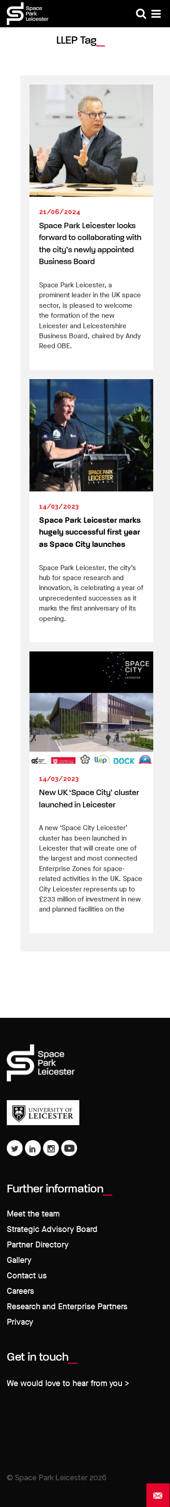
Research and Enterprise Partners (67, 1307)
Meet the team (33, 1214)
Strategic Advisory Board (52, 1229)
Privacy (20, 1322)
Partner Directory (37, 1245)
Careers (20, 1291)
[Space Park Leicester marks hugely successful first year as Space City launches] (91, 435)
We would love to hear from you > (68, 1383)
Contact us (27, 1276)
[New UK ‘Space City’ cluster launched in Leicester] (91, 707)
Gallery (19, 1260)
